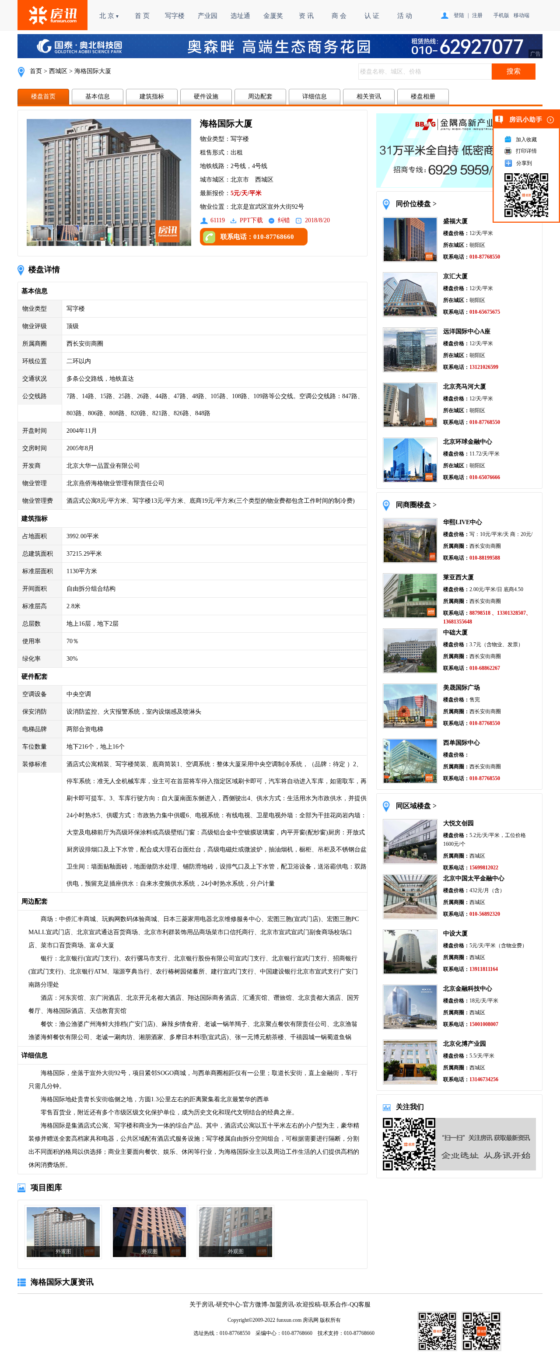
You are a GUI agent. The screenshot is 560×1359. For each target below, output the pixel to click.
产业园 (207, 15)
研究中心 (228, 1304)
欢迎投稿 (308, 1304)
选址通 (240, 15)
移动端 (521, 15)
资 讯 (306, 15)
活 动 (404, 15)
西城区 (58, 71)
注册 (477, 15)
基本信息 (97, 96)
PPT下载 (251, 220)
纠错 (284, 220)
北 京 (109, 15)
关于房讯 (201, 1304)
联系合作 (335, 1304)
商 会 (339, 15)
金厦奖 (273, 15)
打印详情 (526, 151)
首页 (36, 71)
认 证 (371, 15)
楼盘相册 (423, 96)
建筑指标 (152, 96)
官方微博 (255, 1304)
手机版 (501, 15)
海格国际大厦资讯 (62, 1282)
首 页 (142, 15)
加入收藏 (526, 140)
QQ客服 (360, 1304)
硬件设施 (206, 96)
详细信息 (314, 96)
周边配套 (260, 96)
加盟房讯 (282, 1304)
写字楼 (175, 15)
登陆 (459, 15)
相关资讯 (369, 96)
